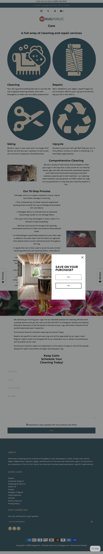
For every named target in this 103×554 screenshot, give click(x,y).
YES (68, 277)
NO (68, 286)
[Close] (82, 257)
